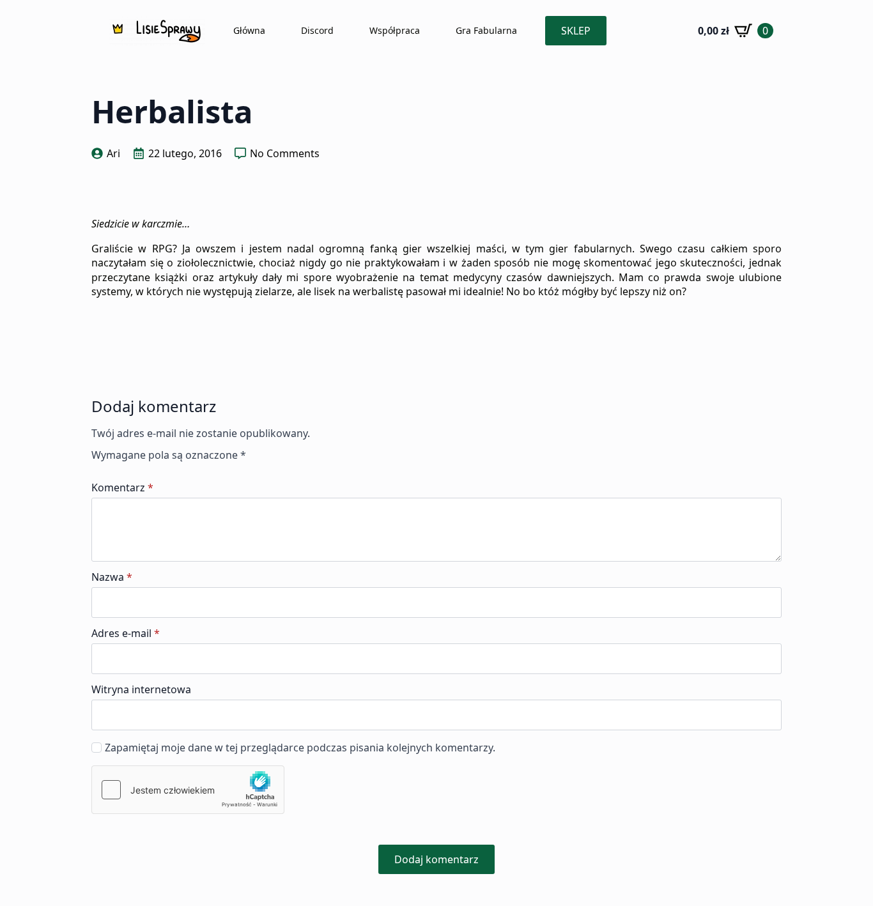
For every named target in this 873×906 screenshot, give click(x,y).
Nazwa (111, 577)
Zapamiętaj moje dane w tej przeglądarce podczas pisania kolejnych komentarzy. (300, 748)
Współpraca (394, 30)
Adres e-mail (125, 633)
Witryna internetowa (141, 689)
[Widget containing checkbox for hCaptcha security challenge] (187, 789)
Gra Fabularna (486, 30)
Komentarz (122, 487)
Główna (249, 30)
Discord (317, 30)
